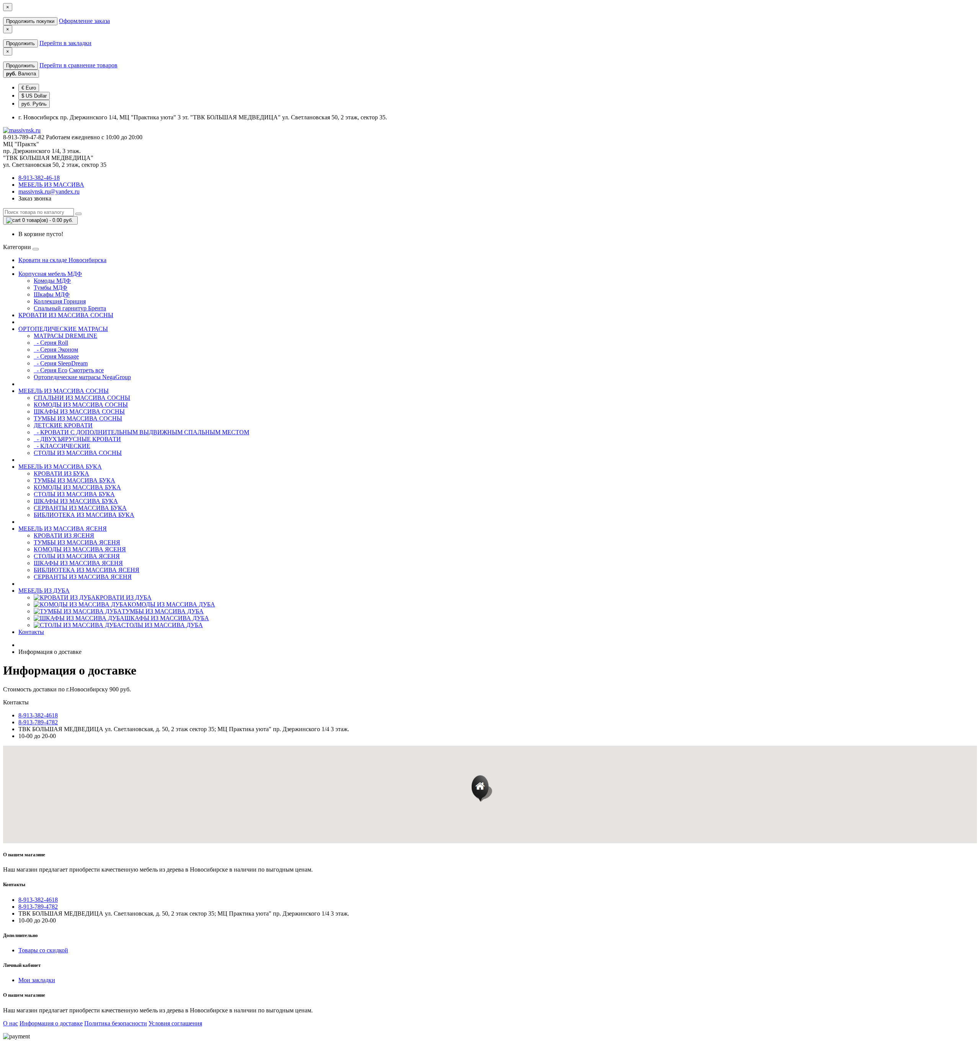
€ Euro (28, 88)
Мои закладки (36, 980)
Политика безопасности (115, 1023)
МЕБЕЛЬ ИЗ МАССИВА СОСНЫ (63, 391)
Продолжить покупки (30, 21)
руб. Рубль (34, 104)
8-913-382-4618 (38, 715)
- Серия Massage (56, 356)
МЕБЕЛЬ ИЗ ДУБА (44, 590)
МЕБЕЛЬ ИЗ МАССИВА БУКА (60, 466)
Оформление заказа (84, 21)
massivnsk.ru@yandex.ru (49, 191)
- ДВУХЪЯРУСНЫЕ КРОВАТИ (77, 439)
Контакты (31, 632)
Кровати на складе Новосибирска (62, 260)
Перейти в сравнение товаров (78, 65)
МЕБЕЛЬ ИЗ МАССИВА (51, 184)
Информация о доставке (51, 1023)
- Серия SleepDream (61, 363)
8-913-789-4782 (38, 722)
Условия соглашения (175, 1023)
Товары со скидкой (43, 950)
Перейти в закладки (65, 43)
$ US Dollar (34, 96)
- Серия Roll (51, 342)
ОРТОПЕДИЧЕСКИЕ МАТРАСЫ (63, 329)
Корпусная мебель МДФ (50, 274)
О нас (10, 1023)
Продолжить (20, 43)
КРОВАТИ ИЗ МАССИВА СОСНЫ (65, 315)
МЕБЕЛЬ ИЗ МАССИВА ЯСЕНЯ (62, 528)
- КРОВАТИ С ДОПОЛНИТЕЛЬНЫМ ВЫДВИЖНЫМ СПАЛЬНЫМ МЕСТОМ (141, 432)
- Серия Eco (50, 370)
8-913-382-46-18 (39, 177)
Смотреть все (86, 370)
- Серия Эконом (56, 349)
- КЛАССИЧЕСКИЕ (62, 446)
